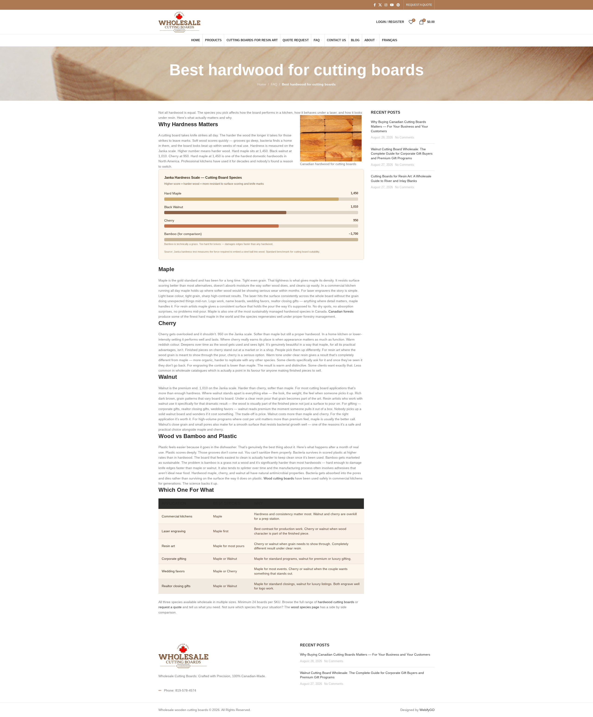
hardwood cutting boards (336, 602)
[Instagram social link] (386, 5)
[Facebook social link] (374, 5)
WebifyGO (427, 710)
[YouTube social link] (392, 5)
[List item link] (225, 690)
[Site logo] (179, 21)
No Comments (404, 137)
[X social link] (380, 5)
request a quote (170, 607)
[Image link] (183, 655)
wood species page (305, 607)
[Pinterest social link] (398, 5)
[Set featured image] (331, 138)
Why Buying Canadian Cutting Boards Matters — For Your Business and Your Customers (399, 126)
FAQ (274, 84)
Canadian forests (340, 311)
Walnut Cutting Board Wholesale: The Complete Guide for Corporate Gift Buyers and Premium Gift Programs (401, 153)
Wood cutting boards (279, 478)
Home (261, 84)
